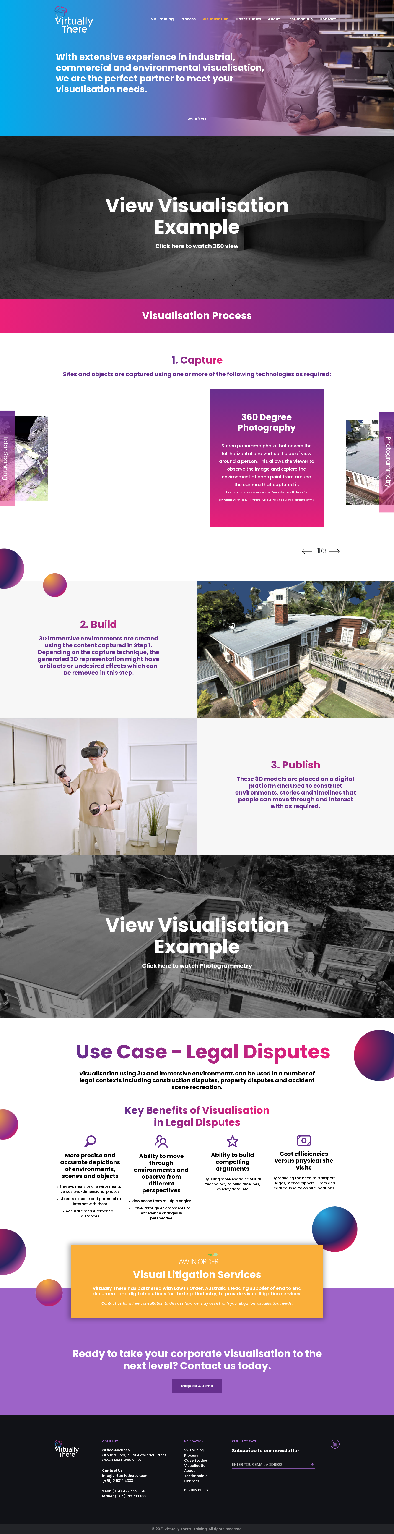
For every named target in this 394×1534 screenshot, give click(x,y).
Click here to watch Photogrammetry (197, 966)
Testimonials (300, 19)
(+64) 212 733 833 (130, 1496)
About (274, 19)
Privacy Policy (196, 1489)
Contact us (111, 1303)
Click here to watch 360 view (197, 246)
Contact (327, 19)
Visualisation (215, 19)
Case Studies (248, 19)
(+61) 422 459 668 (128, 1491)
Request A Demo (197, 1385)
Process (188, 19)
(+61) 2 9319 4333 (117, 1480)
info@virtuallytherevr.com (125, 1475)
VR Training (162, 19)
